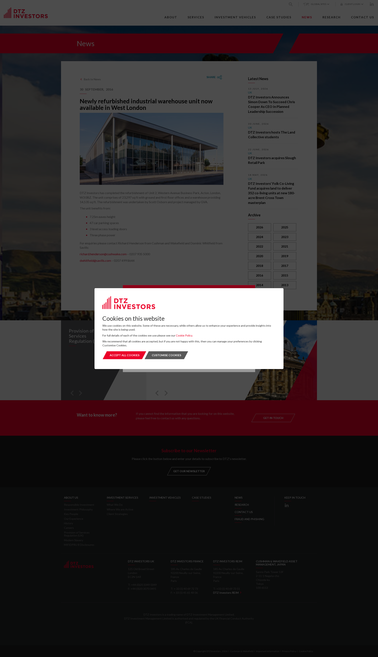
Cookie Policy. (184, 335)
